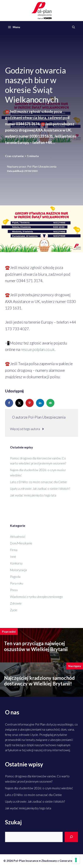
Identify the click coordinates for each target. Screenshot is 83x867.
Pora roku (16, 583)
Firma (13, 550)
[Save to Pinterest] (30, 403)
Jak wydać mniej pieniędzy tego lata (33, 495)
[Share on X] (19, 403)
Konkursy (16, 563)
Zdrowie (16, 603)
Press (14, 590)
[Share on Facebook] (9, 403)
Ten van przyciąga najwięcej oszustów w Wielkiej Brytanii (36, 646)
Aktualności (17, 536)
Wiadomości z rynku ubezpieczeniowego (36, 596)
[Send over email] (50, 403)
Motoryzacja (18, 570)
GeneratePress (69, 860)
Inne (13, 556)
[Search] (71, 837)
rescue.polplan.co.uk (38, 349)
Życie (13, 610)
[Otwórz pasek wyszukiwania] (73, 27)
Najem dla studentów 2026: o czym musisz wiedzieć (39, 788)
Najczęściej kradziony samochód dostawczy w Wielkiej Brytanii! (39, 681)
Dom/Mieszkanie (21, 543)
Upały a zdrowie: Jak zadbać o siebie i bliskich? (40, 488)
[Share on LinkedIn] (40, 403)
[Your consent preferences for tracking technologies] (76, 860)
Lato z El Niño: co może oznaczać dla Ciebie (38, 482)
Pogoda (15, 576)
